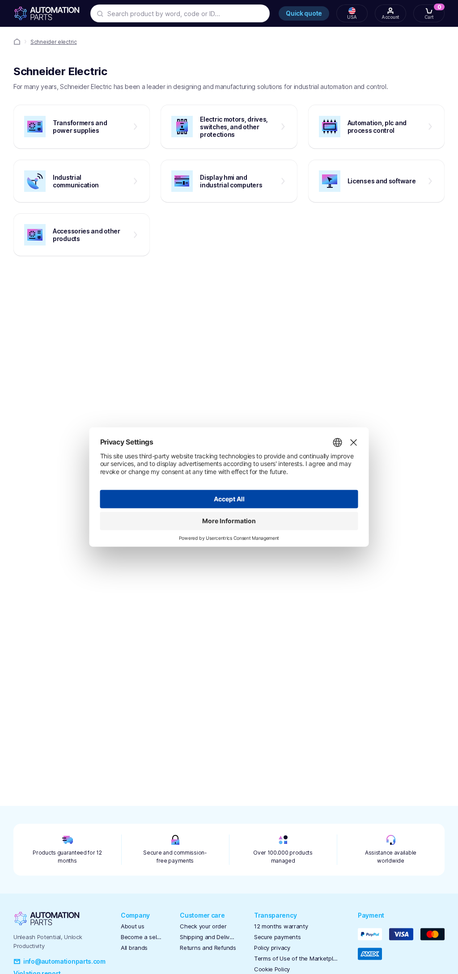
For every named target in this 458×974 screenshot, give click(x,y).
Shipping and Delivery (208, 936)
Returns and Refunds (208, 947)
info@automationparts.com (64, 961)
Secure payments (277, 936)
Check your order (203, 926)
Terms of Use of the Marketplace (297, 958)
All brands (134, 947)
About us (132, 926)
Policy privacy (272, 947)
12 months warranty (281, 926)
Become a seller (141, 936)
